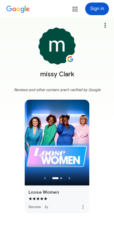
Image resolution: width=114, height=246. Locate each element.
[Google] (18, 9)
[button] (75, 9)
